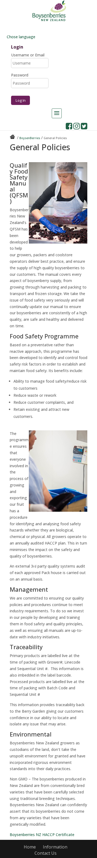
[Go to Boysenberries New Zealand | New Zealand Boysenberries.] (13, 138)
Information (55, 847)
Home (30, 847)
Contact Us (45, 853)
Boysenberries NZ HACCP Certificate (42, 834)
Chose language (20, 36)
